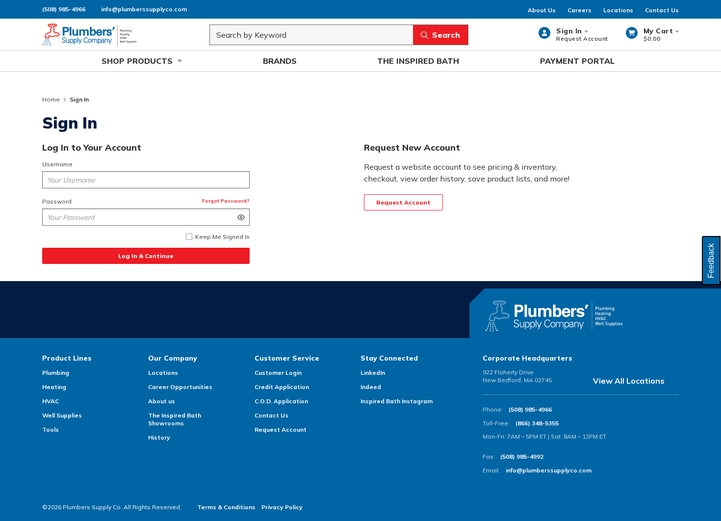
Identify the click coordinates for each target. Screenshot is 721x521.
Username (57, 164)
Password (57, 201)
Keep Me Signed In (222, 237)
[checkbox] (189, 237)
